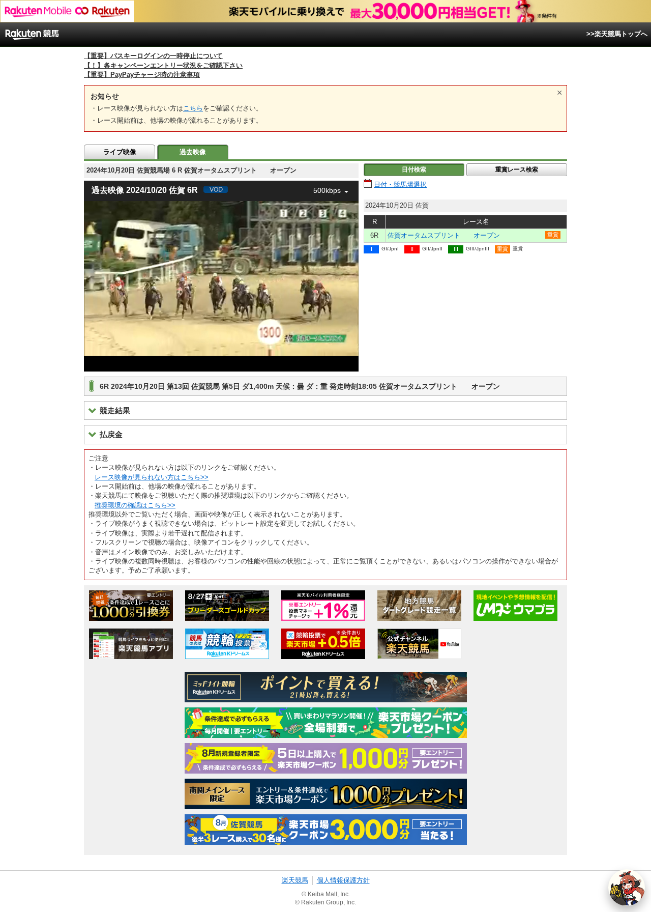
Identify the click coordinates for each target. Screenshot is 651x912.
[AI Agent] (626, 887)
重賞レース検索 (516, 169)
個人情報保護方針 (343, 880)
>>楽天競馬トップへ (616, 34)
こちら (193, 108)
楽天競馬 (295, 880)
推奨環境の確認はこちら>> (135, 505)
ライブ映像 (119, 152)
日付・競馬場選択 (400, 184)
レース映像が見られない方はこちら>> (152, 477)
